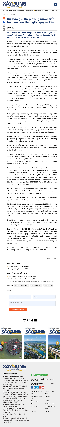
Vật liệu (47, 401)
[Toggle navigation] (55, 4)
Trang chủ (5, 14)
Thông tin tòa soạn (10, 373)
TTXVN (54, 258)
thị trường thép (48, 285)
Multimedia (34, 406)
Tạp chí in (48, 411)
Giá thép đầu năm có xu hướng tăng (18, 266)
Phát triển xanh (50, 404)
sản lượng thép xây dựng (21, 285)
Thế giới (33, 411)
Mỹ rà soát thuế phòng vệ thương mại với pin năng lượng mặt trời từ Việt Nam (31, 281)
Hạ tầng (47, 396)
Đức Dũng (10, 27)
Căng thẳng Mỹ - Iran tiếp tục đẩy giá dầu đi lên (22, 276)
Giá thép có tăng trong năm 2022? (18, 269)
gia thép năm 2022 (36, 285)
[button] (57, 343)
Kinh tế (33, 404)
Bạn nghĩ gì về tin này (18, 309)
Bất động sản (35, 401)
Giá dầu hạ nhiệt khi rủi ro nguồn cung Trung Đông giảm (23, 279)
